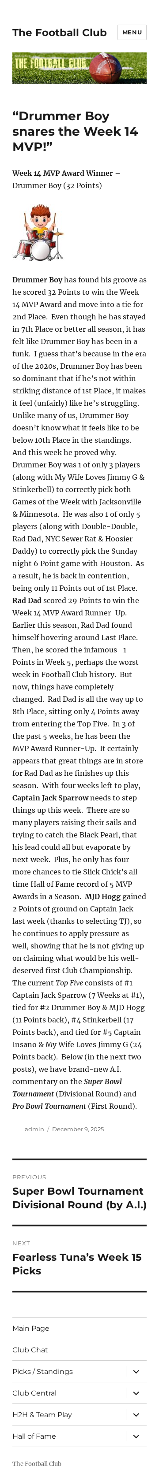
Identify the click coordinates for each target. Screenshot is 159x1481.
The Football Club (59, 32)
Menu (132, 32)
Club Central (34, 1393)
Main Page (30, 1328)
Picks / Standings (42, 1371)
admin (34, 1129)
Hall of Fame (34, 1436)
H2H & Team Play (42, 1415)
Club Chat (30, 1350)
